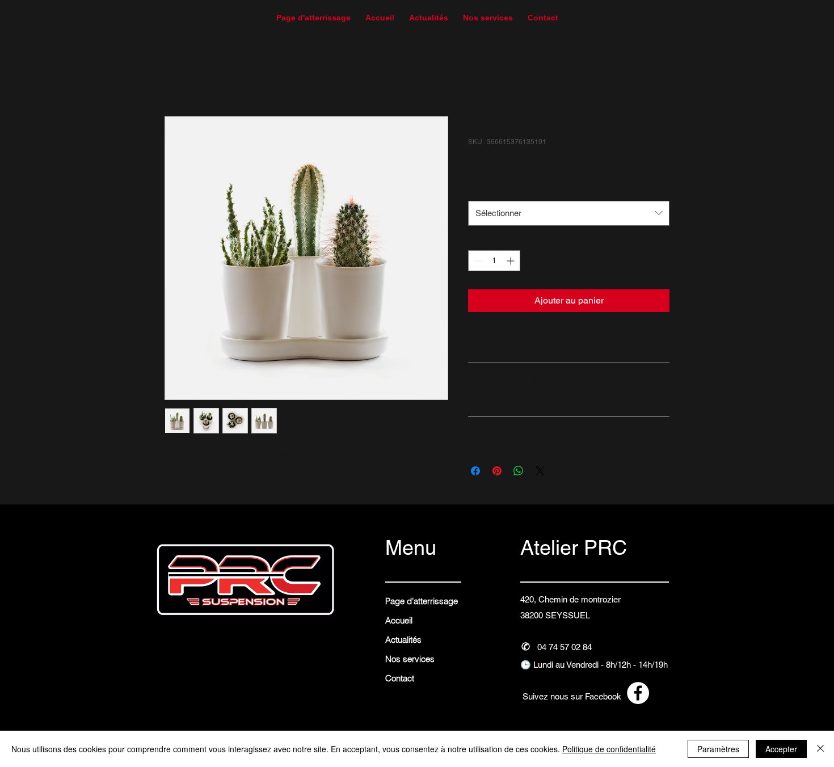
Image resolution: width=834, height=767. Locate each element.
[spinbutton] (494, 261)
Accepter (781, 749)
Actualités (403, 639)
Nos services (410, 659)
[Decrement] (477, 261)
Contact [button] (399, 678)
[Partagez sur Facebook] (475, 471)
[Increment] (511, 261)
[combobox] (568, 213)
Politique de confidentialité (609, 749)
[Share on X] (540, 471)
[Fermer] (820, 749)
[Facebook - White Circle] (638, 693)
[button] (543, 13)
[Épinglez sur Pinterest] (497, 471)
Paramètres (718, 749)
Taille (479, 188)
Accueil (180, 75)
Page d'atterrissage (421, 601)
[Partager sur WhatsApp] (518, 471)
